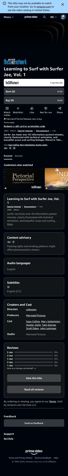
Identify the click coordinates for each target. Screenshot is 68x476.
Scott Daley (32, 328)
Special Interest (25, 131)
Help (56, 457)
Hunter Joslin (41, 145)
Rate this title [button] (34, 378)
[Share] (59, 108)
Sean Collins (13, 145)
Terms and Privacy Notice (20, 457)
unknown (31, 309)
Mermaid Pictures (36, 315)
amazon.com (44, 6)
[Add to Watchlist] (18, 108)
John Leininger (48, 328)
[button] (21, 368)
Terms (52, 401)
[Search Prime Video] (44, 17)
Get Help (8, 438)
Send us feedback (43, 457)
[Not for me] (46, 108)
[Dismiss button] (62, 4)
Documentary (42, 131)
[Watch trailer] (7, 108)
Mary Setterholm (27, 145)
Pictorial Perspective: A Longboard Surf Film (23, 179)
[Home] (31, 17)
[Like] (32, 108)
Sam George (49, 324)
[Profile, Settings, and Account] (63, 17)
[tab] (8, 155)
